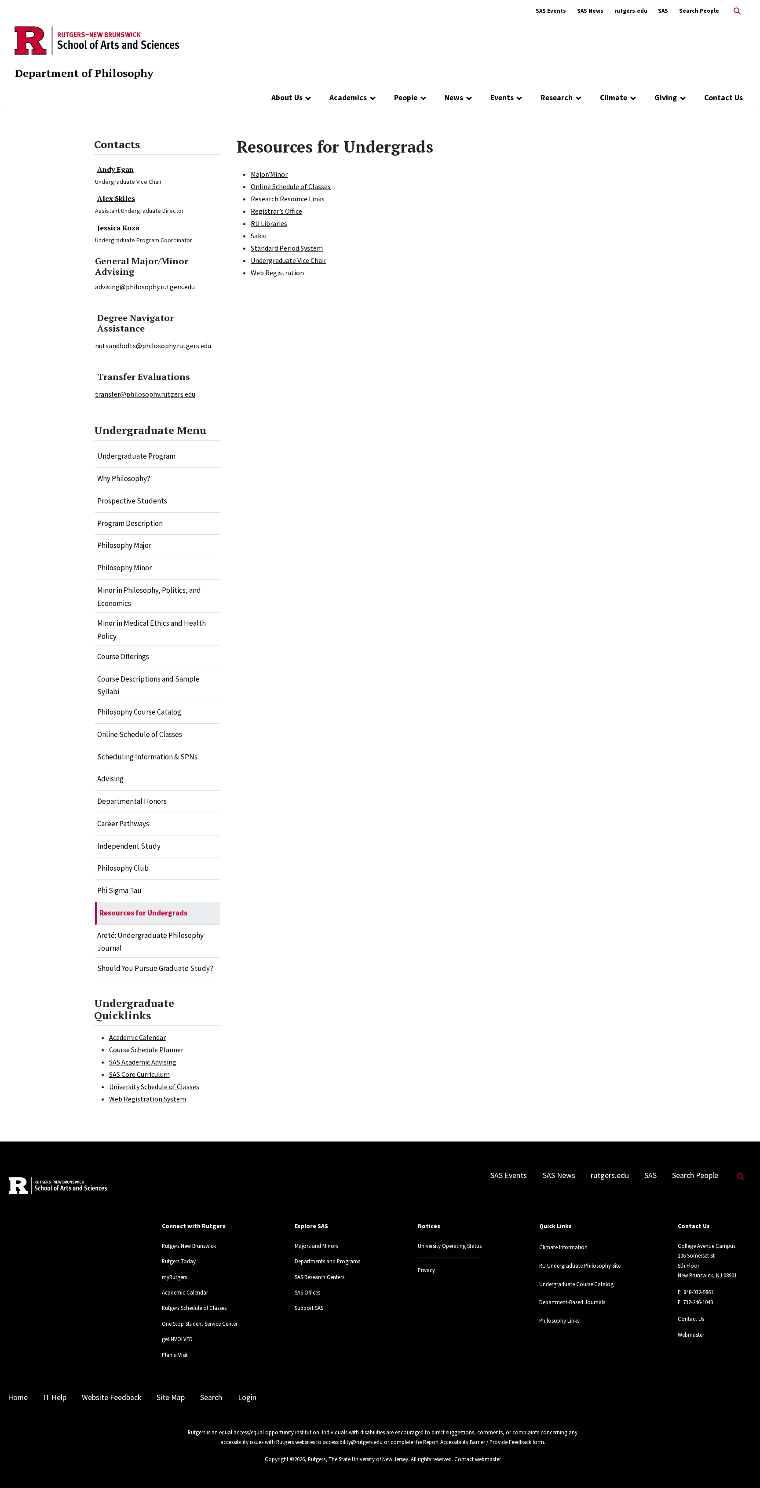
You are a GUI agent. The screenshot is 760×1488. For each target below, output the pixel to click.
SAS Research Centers (319, 1276)
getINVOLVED (177, 1338)
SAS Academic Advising (142, 1062)
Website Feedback (111, 1397)
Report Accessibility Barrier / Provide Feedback (477, 1441)
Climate (613, 97)
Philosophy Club (123, 868)
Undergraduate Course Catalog (576, 1283)
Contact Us (723, 97)
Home (18, 1397)
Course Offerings (123, 656)
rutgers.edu (630, 11)
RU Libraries (269, 223)
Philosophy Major (124, 545)
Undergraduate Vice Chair (288, 260)
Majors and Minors (316, 1245)
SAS (663, 11)
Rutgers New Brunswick (189, 1245)
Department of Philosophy (84, 73)
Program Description (130, 523)
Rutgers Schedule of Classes (194, 1307)
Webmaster (691, 1334)
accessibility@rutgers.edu (353, 1441)
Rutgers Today (179, 1261)
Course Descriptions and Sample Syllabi (148, 685)
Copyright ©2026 (285, 1458)
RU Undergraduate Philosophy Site (580, 1265)
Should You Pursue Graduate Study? (155, 968)
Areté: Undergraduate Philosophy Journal (150, 941)
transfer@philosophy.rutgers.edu (145, 394)
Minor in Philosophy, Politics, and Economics (149, 596)
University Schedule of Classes (154, 1086)
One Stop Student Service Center (200, 1323)
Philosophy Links (559, 1320)
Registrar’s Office (276, 211)
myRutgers (174, 1276)
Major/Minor (269, 174)
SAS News (590, 11)
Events (502, 97)
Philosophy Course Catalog (139, 712)
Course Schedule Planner (146, 1049)
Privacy (426, 1269)
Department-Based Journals (572, 1302)
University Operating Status (450, 1245)
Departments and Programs (327, 1261)
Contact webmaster (477, 1458)
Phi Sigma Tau (119, 890)
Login (247, 1397)
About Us (287, 97)
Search (211, 1397)
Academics (348, 97)
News (454, 97)
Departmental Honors (132, 801)
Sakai (259, 235)
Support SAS (309, 1307)
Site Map (171, 1397)
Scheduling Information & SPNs (147, 757)
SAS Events (551, 11)
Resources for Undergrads (143, 913)
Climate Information (563, 1247)
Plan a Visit (175, 1354)
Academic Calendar (137, 1037)
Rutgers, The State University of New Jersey (358, 1458)
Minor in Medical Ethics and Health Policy (151, 629)
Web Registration (277, 272)
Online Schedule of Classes (139, 734)
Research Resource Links (288, 198)
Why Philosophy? (123, 478)
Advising (110, 779)
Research (557, 97)
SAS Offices (307, 1292)
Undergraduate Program (136, 456)
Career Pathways (123, 823)
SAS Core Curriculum (139, 1074)
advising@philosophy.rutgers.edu (145, 286)
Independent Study (129, 846)
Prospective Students (132, 501)
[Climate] (633, 97)
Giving (665, 97)
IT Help (54, 1397)
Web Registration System (147, 1098)
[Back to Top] (741, 1467)
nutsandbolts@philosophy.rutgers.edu (153, 345)
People (405, 97)
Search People (699, 11)
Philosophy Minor (124, 568)
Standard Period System (287, 248)
